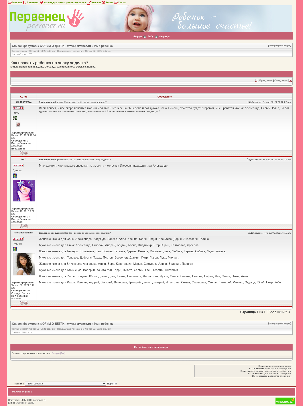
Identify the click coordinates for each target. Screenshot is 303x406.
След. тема (280, 80)
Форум (138, 36)
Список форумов (24, 46)
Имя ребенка (103, 46)
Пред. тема (265, 80)
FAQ (150, 36)
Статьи (122, 2)
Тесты (109, 2)
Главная (17, 2)
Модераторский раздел (280, 45)
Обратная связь (25, 402)
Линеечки (33, 2)
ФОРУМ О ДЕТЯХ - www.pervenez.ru (65, 46)
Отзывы (96, 2)
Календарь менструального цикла (65, 2)
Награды (164, 36)
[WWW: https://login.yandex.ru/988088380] (18, 124)
